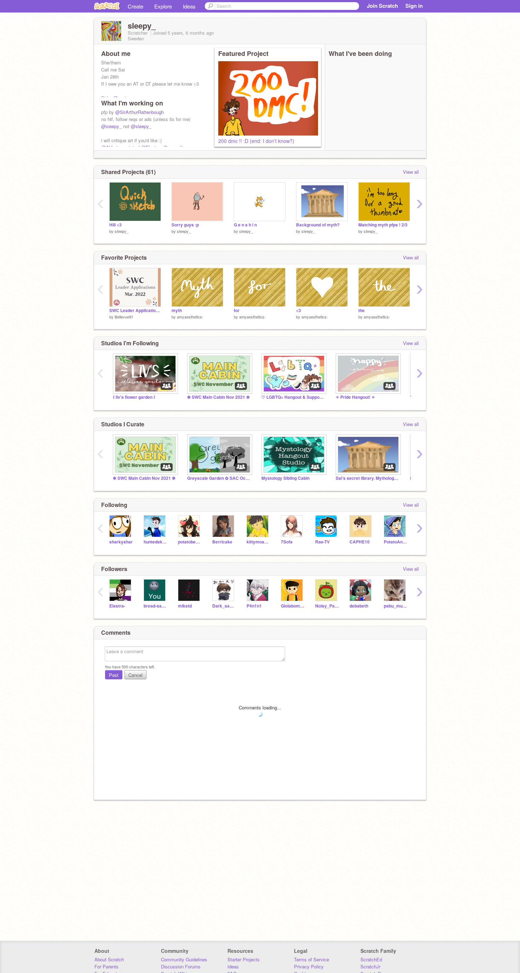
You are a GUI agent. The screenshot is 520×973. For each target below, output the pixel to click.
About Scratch (109, 959)
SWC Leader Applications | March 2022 (135, 310)
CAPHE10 (359, 542)
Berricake (222, 542)
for (236, 310)
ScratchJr (370, 966)
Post (114, 675)
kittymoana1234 (258, 542)
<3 (298, 310)
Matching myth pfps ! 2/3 (383, 225)
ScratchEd (371, 959)
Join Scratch (382, 6)
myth (177, 310)
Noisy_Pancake (327, 606)
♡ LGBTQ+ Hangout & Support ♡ (293, 397)
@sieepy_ (111, 126)
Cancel (135, 675)
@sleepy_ (141, 126)
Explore (163, 6)
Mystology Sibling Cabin (285, 478)
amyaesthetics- (190, 316)
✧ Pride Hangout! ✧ (355, 397)
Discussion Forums (181, 966)
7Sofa (287, 542)
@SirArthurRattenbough (139, 112)
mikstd (185, 606)
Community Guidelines (184, 959)
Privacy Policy (309, 966)
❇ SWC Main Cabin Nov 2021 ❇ (218, 397)
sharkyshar (121, 542)
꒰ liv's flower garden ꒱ (134, 397)
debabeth (358, 606)
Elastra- (117, 606)
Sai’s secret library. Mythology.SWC (367, 478)
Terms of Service (311, 959)
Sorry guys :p (185, 225)
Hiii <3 (115, 225)
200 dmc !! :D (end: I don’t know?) (256, 140)
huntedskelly (155, 542)
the (361, 310)
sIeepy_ (121, 231)
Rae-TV (322, 542)
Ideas (189, 6)
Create (135, 6)
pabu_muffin (396, 606)
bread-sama (155, 606)
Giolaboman (293, 606)
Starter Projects (243, 959)
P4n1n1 (254, 606)
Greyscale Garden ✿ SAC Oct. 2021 (219, 478)
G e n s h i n (245, 225)
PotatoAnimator (396, 542)
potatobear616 (190, 542)
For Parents (106, 966)
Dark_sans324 (224, 606)
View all (411, 171)
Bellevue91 (124, 316)
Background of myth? (318, 225)
